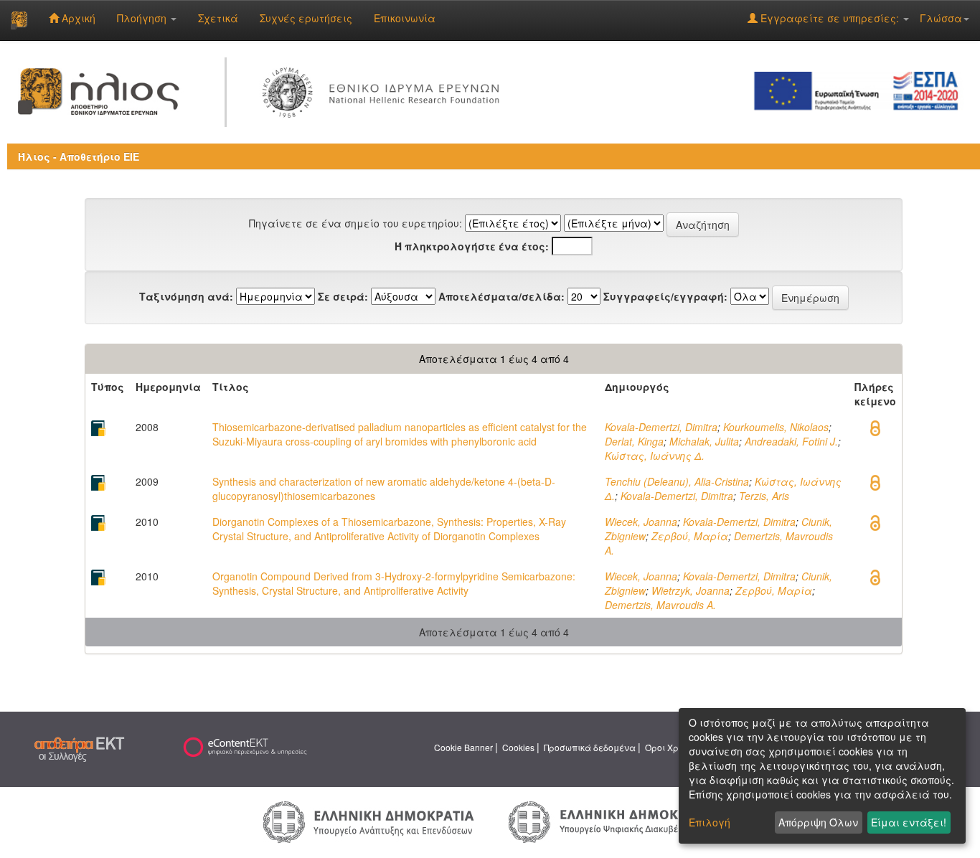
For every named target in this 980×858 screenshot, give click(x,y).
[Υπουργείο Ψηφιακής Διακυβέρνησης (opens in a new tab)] (612, 821)
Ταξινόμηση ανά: (186, 296)
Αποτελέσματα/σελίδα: (501, 296)
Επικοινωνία (404, 18)
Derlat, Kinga (634, 441)
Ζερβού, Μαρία (689, 536)
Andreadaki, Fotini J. (791, 441)
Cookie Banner (463, 747)
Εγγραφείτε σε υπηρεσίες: (830, 18)
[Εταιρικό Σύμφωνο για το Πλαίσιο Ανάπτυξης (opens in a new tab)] (861, 89)
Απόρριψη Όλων (818, 822)
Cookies (518, 747)
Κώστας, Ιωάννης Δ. (655, 455)
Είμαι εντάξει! (908, 822)
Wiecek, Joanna (641, 521)
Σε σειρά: (343, 296)
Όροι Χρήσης (672, 747)
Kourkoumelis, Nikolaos (776, 427)
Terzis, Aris (764, 496)
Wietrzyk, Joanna (690, 590)
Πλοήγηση (143, 18)
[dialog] (822, 776)
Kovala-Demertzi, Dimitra (661, 427)
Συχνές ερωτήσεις (306, 18)
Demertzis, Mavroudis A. (660, 605)
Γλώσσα (941, 18)
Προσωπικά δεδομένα (590, 747)
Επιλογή (709, 822)
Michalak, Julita (704, 441)
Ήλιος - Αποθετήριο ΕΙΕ (78, 156)
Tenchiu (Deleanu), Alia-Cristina (677, 481)
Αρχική (77, 18)
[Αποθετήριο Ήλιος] (19, 20)
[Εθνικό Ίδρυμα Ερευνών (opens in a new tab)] (384, 89)
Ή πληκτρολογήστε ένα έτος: (472, 246)
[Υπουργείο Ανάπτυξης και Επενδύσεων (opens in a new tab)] (368, 821)
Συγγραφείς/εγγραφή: (665, 296)
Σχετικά (218, 18)
